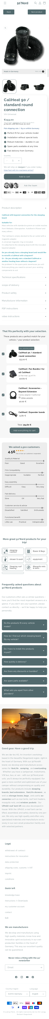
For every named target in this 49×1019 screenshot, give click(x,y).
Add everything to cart (24, 430)
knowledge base (12, 895)
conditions (9, 879)
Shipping (16, 122)
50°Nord (12, 1012)
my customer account (14, 907)
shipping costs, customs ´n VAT (19, 868)
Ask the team (30, 185)
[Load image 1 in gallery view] (9, 86)
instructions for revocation (16, 856)
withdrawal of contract (15, 851)
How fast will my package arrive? (19, 170)
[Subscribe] (41, 968)
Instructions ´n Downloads (16, 901)
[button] (5, 3)
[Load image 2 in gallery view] (24, 86)
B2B (6, 918)
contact (8, 912)
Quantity (7, 156)
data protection (12, 862)
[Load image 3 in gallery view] (39, 86)
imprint (8, 873)
